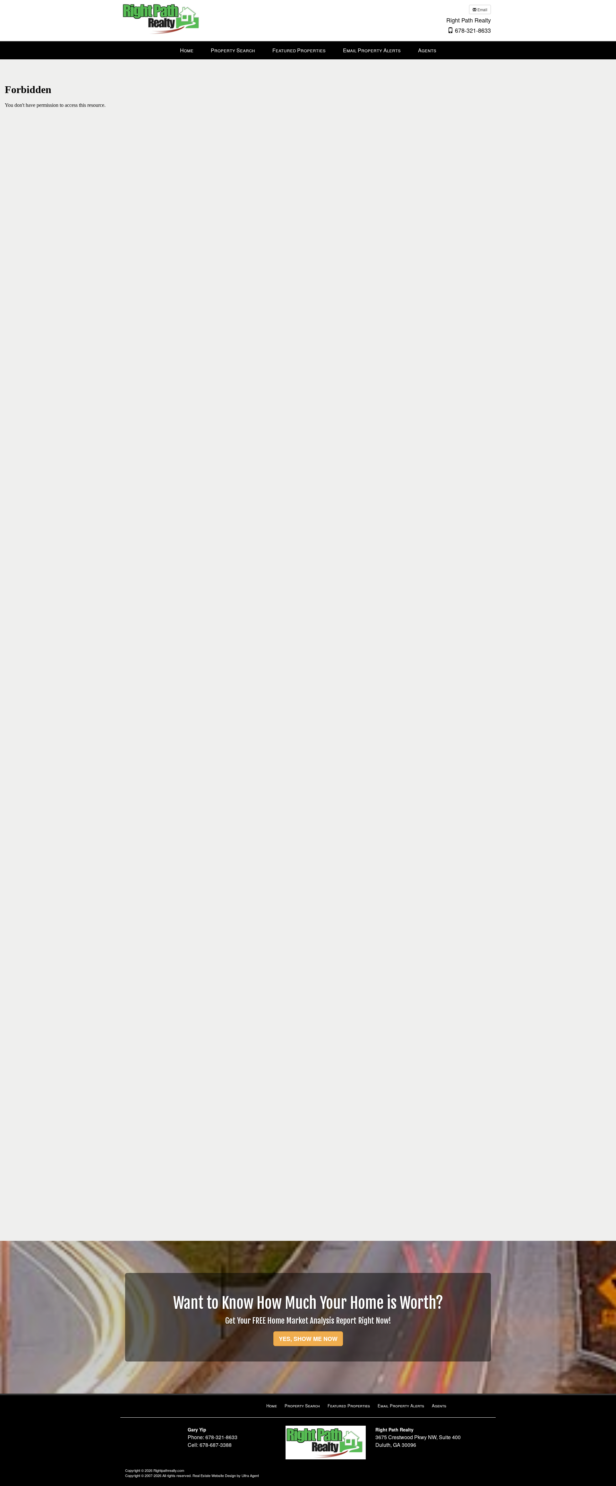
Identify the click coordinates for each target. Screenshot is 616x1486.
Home (271, 1406)
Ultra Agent (250, 1475)
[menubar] (308, 50)
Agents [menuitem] (427, 50)
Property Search (302, 1406)
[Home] (162, 17)
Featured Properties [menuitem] (299, 50)
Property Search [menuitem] (233, 50)
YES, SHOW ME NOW (308, 1339)
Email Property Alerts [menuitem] (372, 50)
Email (481, 9)
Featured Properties (349, 1406)
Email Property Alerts (401, 1406)
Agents (439, 1406)
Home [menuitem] (186, 50)
